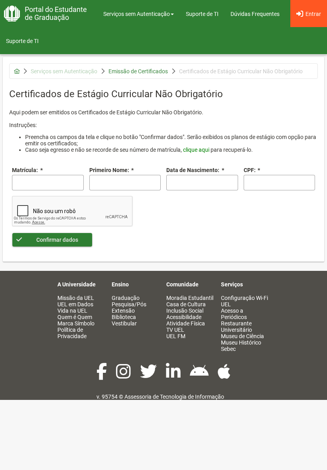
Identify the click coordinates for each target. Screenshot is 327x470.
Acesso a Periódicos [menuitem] (234, 313)
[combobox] (202, 182)
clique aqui (196, 150)
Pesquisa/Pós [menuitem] (129, 304)
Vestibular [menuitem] (124, 323)
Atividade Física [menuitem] (185, 323)
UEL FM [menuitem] (175, 336)
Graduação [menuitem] (126, 298)
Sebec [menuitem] (228, 349)
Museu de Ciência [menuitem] (242, 336)
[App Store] (224, 375)
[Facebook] (102, 375)
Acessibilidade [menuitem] (183, 317)
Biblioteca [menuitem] (124, 317)
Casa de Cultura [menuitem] (186, 304)
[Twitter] (149, 375)
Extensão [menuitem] (123, 310)
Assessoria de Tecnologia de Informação (174, 397)
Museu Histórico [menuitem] (241, 342)
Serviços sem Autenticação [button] (136, 14)
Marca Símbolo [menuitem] (76, 323)
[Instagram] (124, 375)
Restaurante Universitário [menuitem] (236, 326)
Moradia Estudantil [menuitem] (189, 298)
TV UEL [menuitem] (175, 330)
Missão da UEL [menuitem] (75, 298)
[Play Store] (200, 375)
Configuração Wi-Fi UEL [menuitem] (244, 301)
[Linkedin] (174, 375)
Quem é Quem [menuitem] (74, 317)
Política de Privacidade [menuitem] (72, 333)
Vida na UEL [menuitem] (72, 310)
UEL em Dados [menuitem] (75, 304)
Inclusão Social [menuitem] (184, 310)
